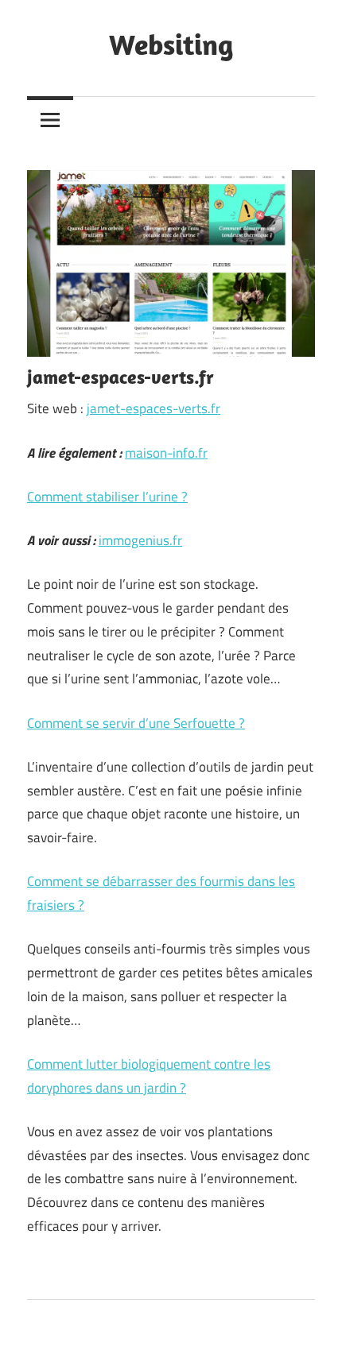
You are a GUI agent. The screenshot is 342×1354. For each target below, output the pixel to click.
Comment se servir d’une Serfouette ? (136, 723)
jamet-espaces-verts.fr (153, 408)
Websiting (171, 44)
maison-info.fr (166, 453)
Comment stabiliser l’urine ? (107, 496)
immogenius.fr (140, 540)
